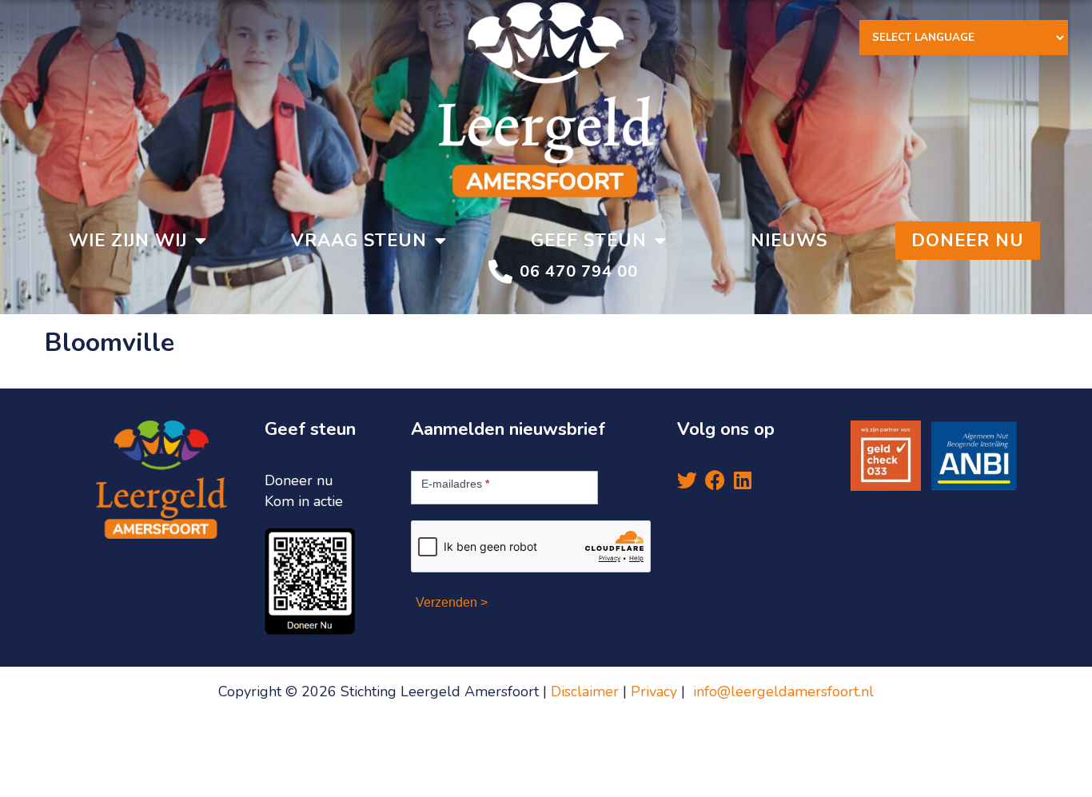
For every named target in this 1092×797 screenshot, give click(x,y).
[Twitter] (687, 480)
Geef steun (589, 241)
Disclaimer (585, 691)
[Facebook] (715, 480)
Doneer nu (967, 241)
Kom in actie (304, 501)
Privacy (656, 691)
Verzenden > (452, 602)
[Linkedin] (743, 480)
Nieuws (789, 241)
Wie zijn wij (128, 241)
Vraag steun (359, 241)
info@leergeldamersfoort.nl (783, 691)
